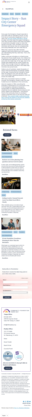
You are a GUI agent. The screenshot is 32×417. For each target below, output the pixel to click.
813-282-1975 (8, 317)
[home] (13, 2)
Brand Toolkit (7, 342)
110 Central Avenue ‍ (9, 333)
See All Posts (9, 9)
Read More (5, 174)
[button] (29, 2)
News (5, 338)
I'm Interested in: (7, 290)
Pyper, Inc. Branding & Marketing (21, 408)
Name (5, 280)
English (4, 415)
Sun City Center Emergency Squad (17, 38)
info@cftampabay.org (10, 325)
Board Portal (7, 345)
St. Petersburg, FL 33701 (11, 335)
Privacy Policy (27, 405)
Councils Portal (8, 348)
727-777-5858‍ (8, 331)
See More (7, 134)
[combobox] (5, 415)
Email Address (7, 285)
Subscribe (8, 368)
